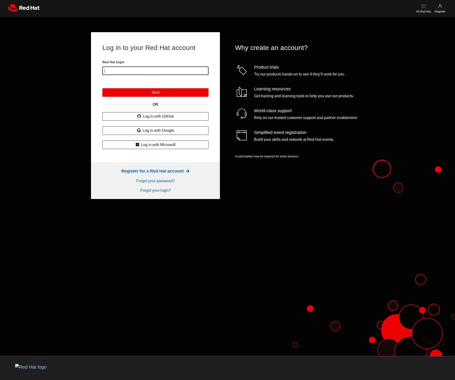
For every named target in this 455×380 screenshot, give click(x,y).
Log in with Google (158, 130)
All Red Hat (423, 11)
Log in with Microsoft (157, 145)
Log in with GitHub (158, 116)
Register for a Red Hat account (153, 171)
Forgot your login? (155, 190)
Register (440, 11)
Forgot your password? (155, 181)
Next (155, 92)
